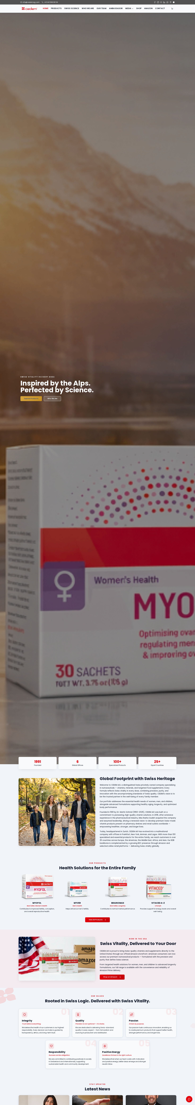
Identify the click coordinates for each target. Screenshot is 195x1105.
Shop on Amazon (110, 977)
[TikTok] (174, 2)
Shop (138, 8)
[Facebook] (155, 2)
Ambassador (116, 8)
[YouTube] (161, 2)
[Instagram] (158, 2)
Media (128, 8)
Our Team (101, 8)
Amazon (148, 8)
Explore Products (31, 399)
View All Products (96, 920)
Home (45, 8)
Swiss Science (71, 8)
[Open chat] (189, 1099)
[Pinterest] (171, 2)
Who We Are (88, 8)
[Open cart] (172, 8)
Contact (160, 8)
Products (56, 8)
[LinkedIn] (164, 2)
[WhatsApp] (167, 2)
